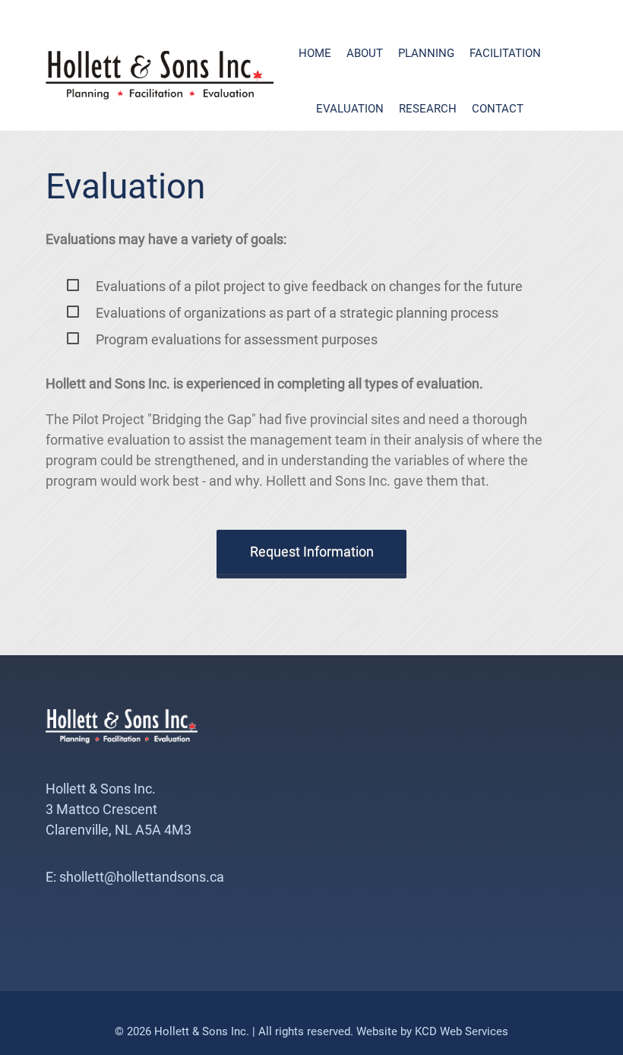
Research (428, 109)
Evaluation (350, 109)
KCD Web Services (461, 1031)
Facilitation (505, 53)
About (364, 53)
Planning (426, 53)
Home (315, 53)
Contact (497, 109)
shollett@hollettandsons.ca (141, 877)
